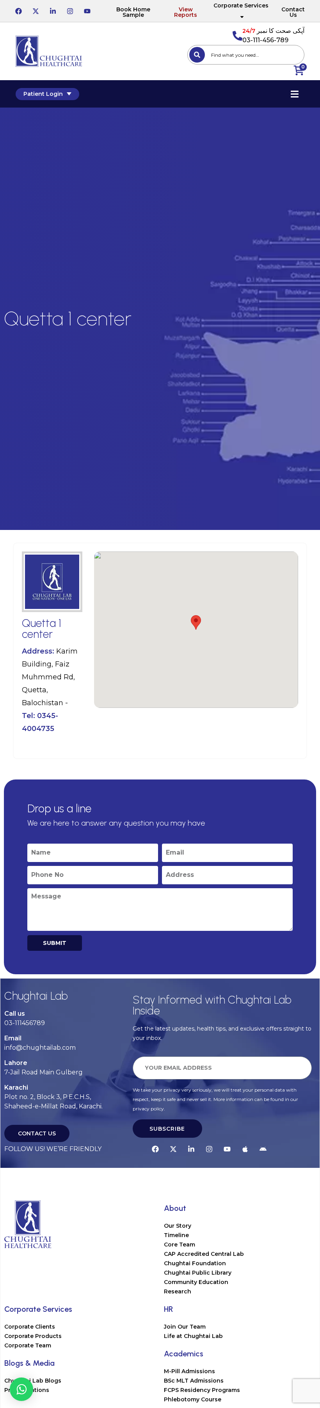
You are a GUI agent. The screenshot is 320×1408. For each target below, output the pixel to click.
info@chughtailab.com (40, 1047)
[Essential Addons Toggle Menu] (294, 94)
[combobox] (245, 55)
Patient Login (43, 93)
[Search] (197, 55)
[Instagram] (69, 11)
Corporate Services (240, 5)
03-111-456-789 (265, 40)
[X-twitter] (35, 11)
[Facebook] (18, 11)
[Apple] (245, 1149)
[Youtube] (87, 11)
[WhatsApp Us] (21, 1389)
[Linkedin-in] (52, 11)
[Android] (263, 1149)
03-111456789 (24, 1023)
